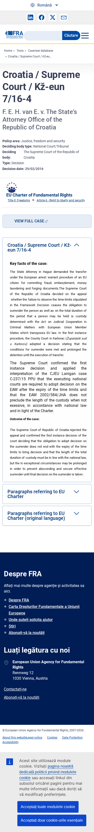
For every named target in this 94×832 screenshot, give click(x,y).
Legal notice (34, 737)
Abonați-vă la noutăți (27, 632)
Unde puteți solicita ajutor (31, 619)
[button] (30, 17)
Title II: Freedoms (19, 200)
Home (8, 50)
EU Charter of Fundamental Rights (39, 194)
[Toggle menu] (84, 35)
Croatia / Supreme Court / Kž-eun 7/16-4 (34, 56)
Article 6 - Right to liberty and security (61, 200)
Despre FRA (19, 600)
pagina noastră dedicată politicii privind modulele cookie (47, 772)
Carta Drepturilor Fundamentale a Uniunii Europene (44, 609)
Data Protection (72, 737)
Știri (12, 626)
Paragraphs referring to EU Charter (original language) (36, 515)
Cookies (52, 737)
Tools (20, 50)
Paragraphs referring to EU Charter (36, 494)
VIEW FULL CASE (29, 221)
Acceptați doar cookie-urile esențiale (52, 820)
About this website (14, 737)
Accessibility (10, 742)
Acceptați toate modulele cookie (48, 807)
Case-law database (40, 50)
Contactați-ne (15, 689)
